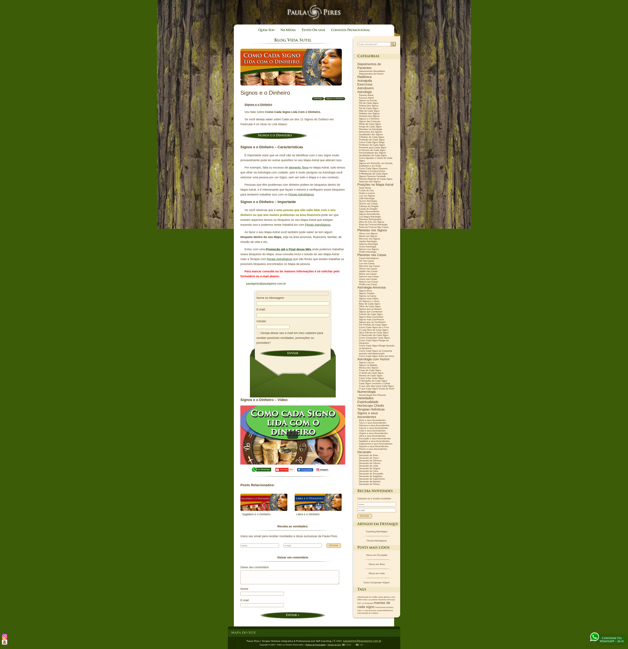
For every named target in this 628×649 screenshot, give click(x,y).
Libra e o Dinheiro (308, 514)
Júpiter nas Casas (368, 271)
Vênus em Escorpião (376, 555)
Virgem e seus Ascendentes (373, 433)
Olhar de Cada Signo (370, 306)
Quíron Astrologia (368, 201)
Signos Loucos (366, 362)
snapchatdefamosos (385, 610)
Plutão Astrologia (367, 251)
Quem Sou (266, 30)
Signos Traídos (367, 293)
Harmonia (382, 600)
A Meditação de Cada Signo (373, 173)
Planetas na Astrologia (370, 129)
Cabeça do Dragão (369, 206)
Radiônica (364, 77)
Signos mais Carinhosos (371, 319)
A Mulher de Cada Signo (371, 137)
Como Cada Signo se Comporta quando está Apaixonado (375, 352)
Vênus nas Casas (368, 268)
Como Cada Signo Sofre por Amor (376, 356)
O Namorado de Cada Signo (373, 335)
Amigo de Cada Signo (370, 126)
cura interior (373, 600)
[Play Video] (292, 435)
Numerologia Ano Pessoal (372, 395)
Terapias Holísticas (371, 409)
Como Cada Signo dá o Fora (374, 327)
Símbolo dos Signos (369, 116)
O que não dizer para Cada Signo (376, 386)
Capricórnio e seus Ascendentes (375, 443)
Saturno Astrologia (368, 244)
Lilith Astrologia (367, 198)
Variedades (365, 398)
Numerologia (366, 391)
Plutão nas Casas (368, 284)
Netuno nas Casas (368, 281)
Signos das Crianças (369, 121)
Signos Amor (365, 290)
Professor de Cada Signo (372, 145)
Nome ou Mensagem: (270, 297)
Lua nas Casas (367, 263)
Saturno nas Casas (369, 276)
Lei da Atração (367, 603)
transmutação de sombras (367, 613)
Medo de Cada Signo (370, 124)
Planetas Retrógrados (370, 219)
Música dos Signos (368, 367)
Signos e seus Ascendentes (367, 415)
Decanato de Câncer (369, 463)
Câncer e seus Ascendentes (373, 428)
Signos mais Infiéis (368, 298)
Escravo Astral (366, 97)
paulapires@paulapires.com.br (266, 283)
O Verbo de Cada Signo (371, 373)
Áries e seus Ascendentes (372, 420)
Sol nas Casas (366, 260)
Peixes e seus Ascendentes (373, 449)
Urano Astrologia (367, 246)
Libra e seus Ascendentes (372, 436)
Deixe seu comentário (254, 567)
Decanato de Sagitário (370, 476)
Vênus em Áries (376, 564)
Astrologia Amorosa (371, 287)
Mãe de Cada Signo (369, 111)
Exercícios (364, 84)
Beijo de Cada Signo (369, 303)
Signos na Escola (368, 100)
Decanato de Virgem (369, 468)
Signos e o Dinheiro (335, 98)
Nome (244, 588)
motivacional (380, 607)
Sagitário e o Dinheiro (256, 514)
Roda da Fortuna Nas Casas (374, 227)
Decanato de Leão (368, 465)
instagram (322, 469)
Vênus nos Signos (368, 233)
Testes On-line (313, 30)
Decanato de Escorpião (371, 473)
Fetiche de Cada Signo (371, 314)
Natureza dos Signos (370, 181)
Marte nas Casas (368, 274)
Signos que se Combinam (372, 322)
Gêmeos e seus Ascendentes (374, 425)
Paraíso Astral (366, 95)
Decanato (364, 452)
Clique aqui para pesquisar (393, 44)
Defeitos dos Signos (369, 113)
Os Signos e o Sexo (369, 301)
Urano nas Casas (368, 279)
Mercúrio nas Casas (369, 266)
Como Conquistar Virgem (377, 582)
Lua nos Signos (367, 195)
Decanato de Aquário (370, 481)
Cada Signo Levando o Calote (374, 383)
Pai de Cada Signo (368, 108)
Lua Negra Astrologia (370, 216)
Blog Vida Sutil (292, 40)
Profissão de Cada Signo (372, 139)
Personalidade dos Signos (372, 152)
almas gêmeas (384, 597)
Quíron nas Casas (368, 203)
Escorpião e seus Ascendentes (375, 438)
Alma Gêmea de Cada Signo (374, 332)
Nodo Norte (365, 188)
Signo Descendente (369, 211)
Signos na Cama (367, 296)
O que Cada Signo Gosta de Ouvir (376, 388)
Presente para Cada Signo (372, 147)
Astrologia (318, 98)
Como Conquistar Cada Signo (374, 337)
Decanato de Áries (368, 455)
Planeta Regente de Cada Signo (375, 179)
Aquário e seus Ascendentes (373, 446)
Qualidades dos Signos (371, 134)
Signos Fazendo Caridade (372, 176)
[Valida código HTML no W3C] (348, 645)
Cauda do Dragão (368, 208)
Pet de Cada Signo (368, 103)
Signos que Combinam (371, 311)
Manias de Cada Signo (371, 375)
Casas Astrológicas (369, 258)
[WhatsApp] (594, 637)
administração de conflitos (367, 597)
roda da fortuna (370, 610)
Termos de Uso (334, 645)
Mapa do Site (243, 633)
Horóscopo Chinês (370, 405)
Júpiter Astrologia (368, 241)
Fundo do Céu (366, 190)
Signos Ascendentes (369, 214)
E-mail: (261, 309)
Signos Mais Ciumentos (371, 317)
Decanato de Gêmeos (370, 460)
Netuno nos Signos (369, 249)
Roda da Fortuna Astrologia (373, 224)
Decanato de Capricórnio (372, 479)
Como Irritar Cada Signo (371, 378)
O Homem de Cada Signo (372, 150)
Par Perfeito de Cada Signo (373, 324)
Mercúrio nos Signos (369, 238)
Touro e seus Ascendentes (372, 422)
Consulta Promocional (350, 30)
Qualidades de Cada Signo (373, 155)
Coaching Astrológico (377, 531)
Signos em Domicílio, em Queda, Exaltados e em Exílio (376, 164)
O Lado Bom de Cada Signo (373, 330)
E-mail (244, 600)
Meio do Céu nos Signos (371, 222)
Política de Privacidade (315, 645)
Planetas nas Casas (371, 255)
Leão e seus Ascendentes (372, 430)
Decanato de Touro (369, 458)
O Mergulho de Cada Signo (373, 380)
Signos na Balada (368, 365)
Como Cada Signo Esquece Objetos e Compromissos (373, 169)
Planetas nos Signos (372, 230)
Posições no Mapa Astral (375, 184)
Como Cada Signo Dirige (372, 142)
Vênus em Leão (376, 573)
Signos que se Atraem (370, 309)
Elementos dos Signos (370, 131)
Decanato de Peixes (369, 484)
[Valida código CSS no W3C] (361, 645)
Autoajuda (364, 80)
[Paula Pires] (314, 21)
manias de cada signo (373, 605)
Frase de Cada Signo (370, 370)
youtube (4, 642)
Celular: (261, 321)
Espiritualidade (367, 402)
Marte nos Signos (368, 236)
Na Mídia (288, 30)
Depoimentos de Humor (371, 73)
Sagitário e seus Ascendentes (374, 441)
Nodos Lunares (367, 193)
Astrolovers (365, 88)
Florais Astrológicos (301, 194)
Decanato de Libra (368, 471)
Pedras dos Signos (368, 105)
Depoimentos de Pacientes (369, 66)
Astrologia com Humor (373, 359)
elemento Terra (298, 167)
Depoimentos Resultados (372, 71)
